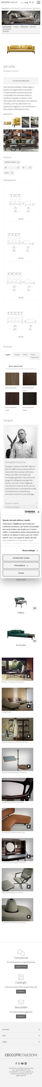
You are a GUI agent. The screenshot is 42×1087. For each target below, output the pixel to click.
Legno (8, 354)
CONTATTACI (21, 967)
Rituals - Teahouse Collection (13, 682)
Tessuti (17, 354)
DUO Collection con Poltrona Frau (15, 742)
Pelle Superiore (34, 356)
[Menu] (38, 2)
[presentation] (5, 122)
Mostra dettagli (28, 550)
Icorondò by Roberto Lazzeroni (14, 922)
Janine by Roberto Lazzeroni (13, 802)
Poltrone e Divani (18, 9)
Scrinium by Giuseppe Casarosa (14, 862)
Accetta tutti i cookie (21, 558)
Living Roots (6, 712)
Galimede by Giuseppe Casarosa (14, 772)
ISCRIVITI (21, 1016)
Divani (29, 9)
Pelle (25, 354)
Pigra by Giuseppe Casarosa (12, 892)
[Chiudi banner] (38, 512)
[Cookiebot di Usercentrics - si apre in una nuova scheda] (26, 512)
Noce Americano (16, 366)
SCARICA (21, 991)
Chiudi (21, 573)
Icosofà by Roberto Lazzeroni (13, 832)
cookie (16, 524)
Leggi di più (8, 114)
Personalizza (19, 565)
